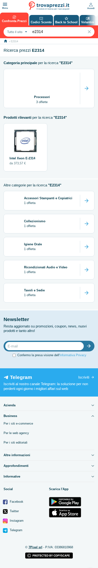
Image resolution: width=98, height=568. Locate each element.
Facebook (16, 501)
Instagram (16, 520)
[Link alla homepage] (6, 41)
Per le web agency (16, 433)
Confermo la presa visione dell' (51, 355)
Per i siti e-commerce (18, 423)
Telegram (15, 530)
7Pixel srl (35, 547)
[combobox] (16, 32)
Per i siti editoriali (15, 442)
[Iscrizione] (89, 346)
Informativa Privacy (72, 355)
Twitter (14, 511)
